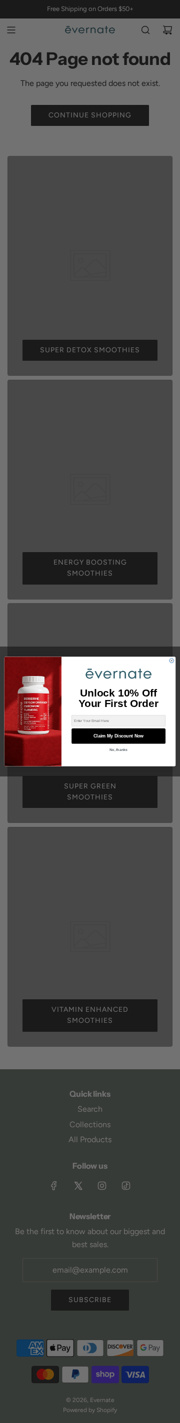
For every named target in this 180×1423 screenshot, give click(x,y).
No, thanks (119, 749)
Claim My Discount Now (119, 735)
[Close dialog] (172, 661)
